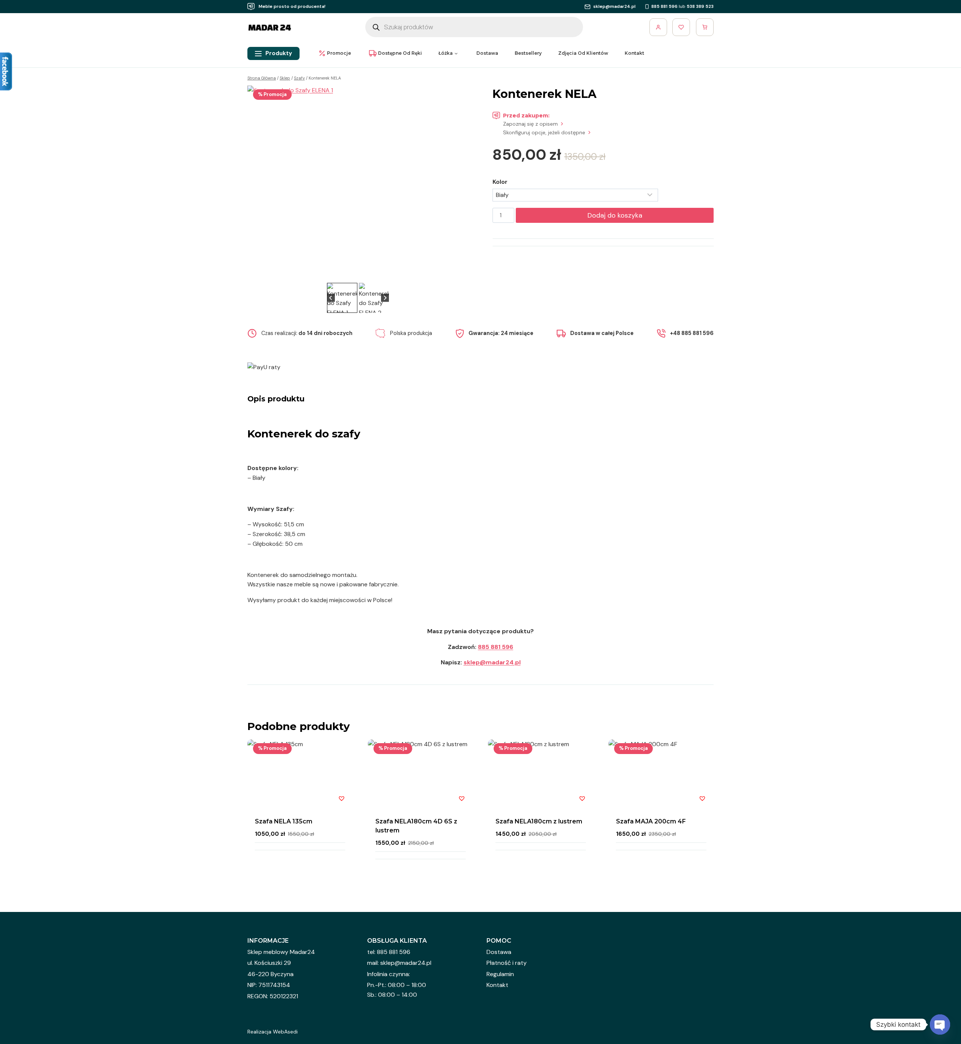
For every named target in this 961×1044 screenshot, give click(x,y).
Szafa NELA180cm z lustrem (539, 821)
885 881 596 (495, 647)
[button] (342, 298)
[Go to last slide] (258, 183)
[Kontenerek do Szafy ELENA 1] (357, 183)
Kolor (500, 182)
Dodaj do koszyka (614, 215)
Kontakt (634, 53)
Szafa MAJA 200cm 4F (651, 821)
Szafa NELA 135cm (283, 821)
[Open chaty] (940, 1024)
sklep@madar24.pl (492, 662)
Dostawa (487, 53)
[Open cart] (705, 27)
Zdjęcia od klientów (583, 53)
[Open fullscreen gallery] (461, 273)
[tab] (355, 273)
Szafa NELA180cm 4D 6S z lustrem (416, 826)
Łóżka (445, 53)
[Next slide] (457, 183)
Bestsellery (528, 53)
